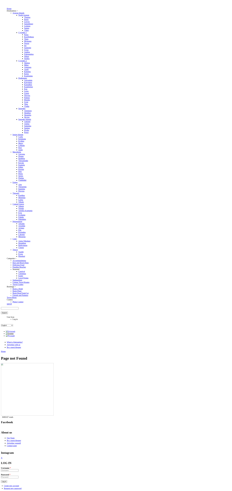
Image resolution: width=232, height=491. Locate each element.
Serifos (26, 59)
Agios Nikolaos (24, 241)
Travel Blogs (12, 297)
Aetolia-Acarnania (25, 211)
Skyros (26, 117)
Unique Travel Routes (21, 282)
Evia (20, 213)
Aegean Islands (18, 13)
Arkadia (21, 224)
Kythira (21, 141)
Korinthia (22, 232)
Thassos (27, 17)
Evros (20, 254)
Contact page (12, 446)
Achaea (21, 228)
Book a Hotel (18, 289)
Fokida (21, 217)
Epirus (15, 182)
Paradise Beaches (19, 267)
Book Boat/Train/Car (21, 293)
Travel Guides (18, 284)
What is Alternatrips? (15, 342)
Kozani (21, 169)
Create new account (11, 486)
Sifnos (26, 56)
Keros (26, 74)
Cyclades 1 (22, 32)
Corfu (20, 137)
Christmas (22, 274)
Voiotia (21, 208)
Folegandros (29, 54)
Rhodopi (21, 256)
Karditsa (21, 195)
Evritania (21, 215)
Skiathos (27, 113)
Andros (27, 52)
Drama (21, 156)
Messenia (21, 237)
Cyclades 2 (22, 61)
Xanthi (21, 252)
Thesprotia (22, 187)
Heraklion (22, 243)
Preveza (21, 191)
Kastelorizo (28, 87)
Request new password (13, 488)
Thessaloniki (23, 161)
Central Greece (18, 204)
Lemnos (27, 26)
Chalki (26, 106)
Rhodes (27, 100)
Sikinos (27, 63)
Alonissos (28, 111)
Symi (26, 102)
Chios (26, 30)
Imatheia (21, 158)
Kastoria (21, 165)
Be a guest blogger (14, 347)
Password (5, 475)
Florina (21, 178)
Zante (20, 150)
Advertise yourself (14, 443)
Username (6, 468)
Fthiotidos (22, 219)
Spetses (27, 128)
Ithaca (20, 143)
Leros (26, 91)
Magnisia (21, 198)
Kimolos (27, 72)
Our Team (10, 438)
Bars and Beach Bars (21, 263)
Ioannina (21, 189)
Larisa (20, 200)
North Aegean (23, 15)
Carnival (21, 271)
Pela (20, 172)
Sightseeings (17, 280)
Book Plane (17, 291)
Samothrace (28, 24)
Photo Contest (18, 302)
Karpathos (28, 85)
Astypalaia (28, 80)
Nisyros (27, 95)
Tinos (26, 39)
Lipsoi (26, 93)
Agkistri (27, 122)
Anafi (26, 69)
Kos (25, 89)
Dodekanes (22, 78)
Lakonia (21, 234)
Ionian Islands (18, 135)
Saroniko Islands (24, 119)
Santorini (27, 48)
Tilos (26, 104)
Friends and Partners (20, 295)
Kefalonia (22, 139)
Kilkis (20, 167)
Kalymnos (28, 82)
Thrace (15, 250)
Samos (26, 28)
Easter (20, 276)
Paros (26, 35)
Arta (20, 185)
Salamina (27, 126)
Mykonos (27, 41)
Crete (15, 239)
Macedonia (17, 152)
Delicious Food (18, 265)
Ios (25, 46)
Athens (21, 206)
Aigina (26, 124)
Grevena (21, 154)
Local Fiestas (23, 278)
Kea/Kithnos (29, 37)
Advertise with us (13, 345)
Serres (20, 176)
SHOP (9, 304)
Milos (26, 65)
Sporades (21, 109)
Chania (21, 248)
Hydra (26, 130)
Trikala (21, 202)
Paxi (20, 148)
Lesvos (27, 22)
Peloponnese (17, 221)
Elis (19, 230)
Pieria (20, 174)
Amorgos (27, 67)
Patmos (27, 98)
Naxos (26, 43)
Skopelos (27, 115)
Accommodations (19, 261)
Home (9, 9)
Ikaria (26, 19)
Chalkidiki (22, 180)
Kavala (21, 163)
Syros (26, 50)
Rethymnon (22, 245)
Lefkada (21, 145)
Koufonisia (28, 76)
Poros (26, 132)
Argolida (21, 226)
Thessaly (16, 193)
